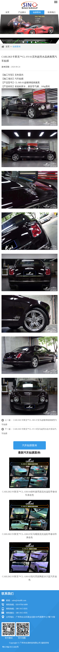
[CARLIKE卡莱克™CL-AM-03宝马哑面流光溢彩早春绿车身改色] (30, 515)
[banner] (23, 42)
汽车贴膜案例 (29, 445)
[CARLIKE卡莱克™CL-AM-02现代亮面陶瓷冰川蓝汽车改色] (30, 557)
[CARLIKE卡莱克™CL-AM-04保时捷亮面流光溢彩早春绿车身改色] (30, 472)
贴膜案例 (37, 12)
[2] (27, 42)
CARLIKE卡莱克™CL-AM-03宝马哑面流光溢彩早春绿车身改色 (29, 536)
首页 (7, 12)
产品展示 (22, 12)
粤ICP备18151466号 (10, 647)
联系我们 (8, 593)
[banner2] (35, 42)
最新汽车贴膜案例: (29, 452)
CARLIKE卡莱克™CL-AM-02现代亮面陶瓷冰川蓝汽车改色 (29, 578)
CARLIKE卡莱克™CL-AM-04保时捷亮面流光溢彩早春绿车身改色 (29, 493)
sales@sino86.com (19, 600)
